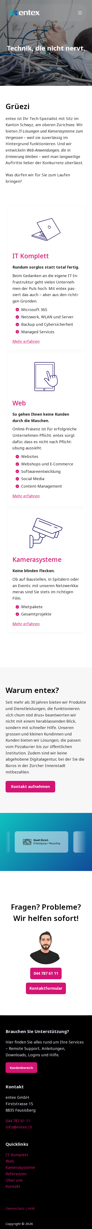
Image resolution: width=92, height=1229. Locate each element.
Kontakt (13, 1186)
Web (10, 1161)
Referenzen (16, 1173)
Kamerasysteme (20, 1167)
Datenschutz (15, 1208)
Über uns (14, 1180)
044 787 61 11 (18, 1120)
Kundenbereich (21, 1068)
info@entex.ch (19, 1127)
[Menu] (80, 13)
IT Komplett (17, 1154)
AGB (31, 1208)
